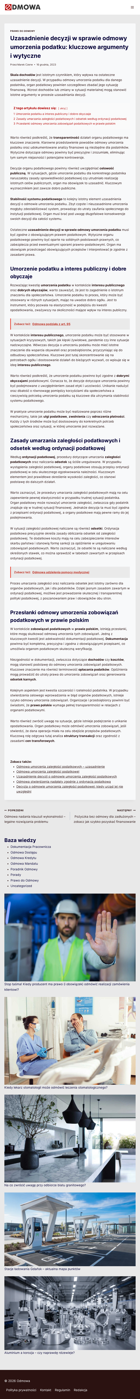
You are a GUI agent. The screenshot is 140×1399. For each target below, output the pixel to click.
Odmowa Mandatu (24, 863)
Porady (16, 875)
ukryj (63, 108)
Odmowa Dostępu (24, 852)
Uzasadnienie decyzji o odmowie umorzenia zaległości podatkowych (66, 776)
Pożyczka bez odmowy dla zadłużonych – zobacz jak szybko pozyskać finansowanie (105, 816)
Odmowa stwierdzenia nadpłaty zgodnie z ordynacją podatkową (63, 781)
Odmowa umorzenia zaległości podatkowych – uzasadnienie (60, 766)
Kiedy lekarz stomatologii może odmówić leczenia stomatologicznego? (56, 1087)
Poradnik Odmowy (24, 869)
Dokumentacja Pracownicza (31, 847)
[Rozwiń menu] (132, 7)
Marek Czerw (25, 64)
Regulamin (62, 1390)
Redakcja (80, 1390)
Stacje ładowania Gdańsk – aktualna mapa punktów (42, 1269)
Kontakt (45, 1390)
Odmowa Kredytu (23, 858)
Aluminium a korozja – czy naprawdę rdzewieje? (39, 1353)
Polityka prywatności (21, 1390)
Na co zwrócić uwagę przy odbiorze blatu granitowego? (45, 1185)
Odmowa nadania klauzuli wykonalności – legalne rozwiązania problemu (34, 816)
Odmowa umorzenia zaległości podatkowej (47, 771)
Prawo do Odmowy (22, 31)
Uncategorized (21, 886)
